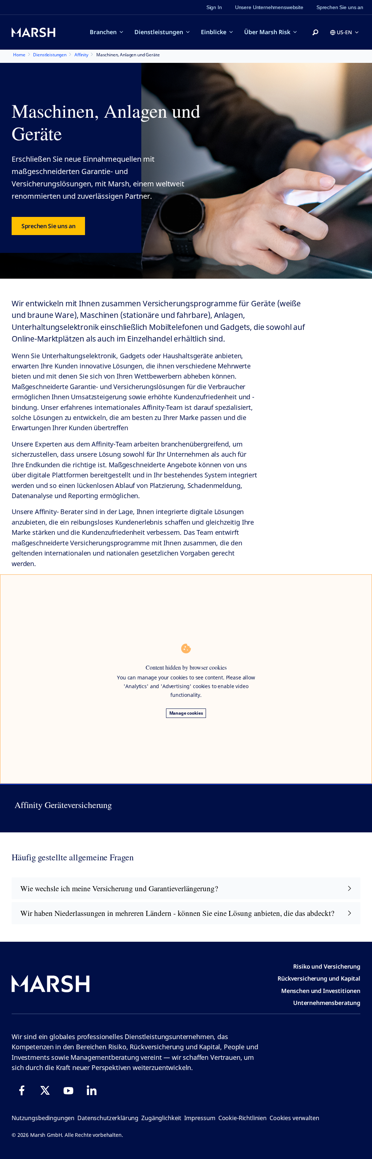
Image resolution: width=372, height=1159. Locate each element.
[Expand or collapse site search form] (315, 32)
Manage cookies (186, 713)
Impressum (199, 1118)
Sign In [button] (214, 7)
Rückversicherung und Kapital (319, 978)
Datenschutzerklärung (107, 1118)
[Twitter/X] (45, 1090)
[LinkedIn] (91, 1090)
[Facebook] (22, 1090)
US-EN (344, 32)
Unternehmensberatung (326, 1003)
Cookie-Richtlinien (242, 1118)
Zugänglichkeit (161, 1118)
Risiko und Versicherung (326, 966)
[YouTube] (68, 1090)
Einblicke (213, 32)
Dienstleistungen (158, 32)
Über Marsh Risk (267, 32)
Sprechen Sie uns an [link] (339, 7)
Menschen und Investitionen (320, 991)
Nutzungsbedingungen (43, 1118)
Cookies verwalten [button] (294, 1118)
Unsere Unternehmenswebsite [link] (269, 7)
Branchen (103, 32)
